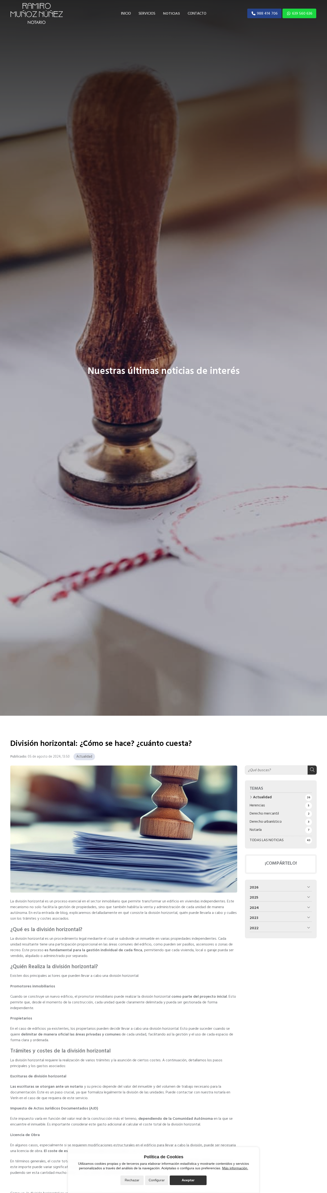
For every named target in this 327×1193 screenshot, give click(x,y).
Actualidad (84, 756)
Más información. (235, 1168)
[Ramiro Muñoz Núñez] (36, 13)
